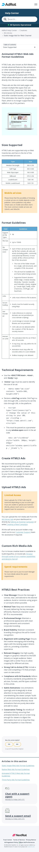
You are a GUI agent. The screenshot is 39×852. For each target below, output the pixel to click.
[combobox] (19, 19)
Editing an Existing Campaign (22, 522)
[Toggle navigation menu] (36, 4)
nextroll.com (31, 846)
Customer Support (23, 532)
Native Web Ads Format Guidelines (16, 769)
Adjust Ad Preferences (27, 842)
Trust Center (7, 840)
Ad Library (8, 33)
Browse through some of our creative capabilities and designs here (18, 556)
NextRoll (19, 835)
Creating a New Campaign (17, 524)
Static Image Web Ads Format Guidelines (18, 765)
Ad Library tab (7, 519)
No (17, 744)
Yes (9, 744)
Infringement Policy (11, 842)
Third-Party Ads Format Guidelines (16, 780)
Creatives (23, 30)
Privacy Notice (31, 840)
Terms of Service (19, 840)
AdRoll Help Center (9, 30)
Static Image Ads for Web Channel (17, 35)
